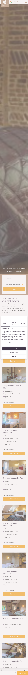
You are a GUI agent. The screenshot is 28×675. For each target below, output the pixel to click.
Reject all (14, 356)
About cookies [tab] (14, 323)
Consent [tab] (5, 323)
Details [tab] (23, 323)
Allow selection (14, 352)
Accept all (14, 349)
